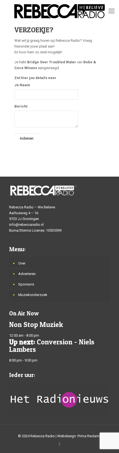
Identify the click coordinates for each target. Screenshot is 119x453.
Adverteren (27, 274)
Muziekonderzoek (32, 295)
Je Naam (22, 85)
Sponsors (26, 284)
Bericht (20, 106)
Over (21, 263)
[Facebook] (60, 444)
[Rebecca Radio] (59, 11)
